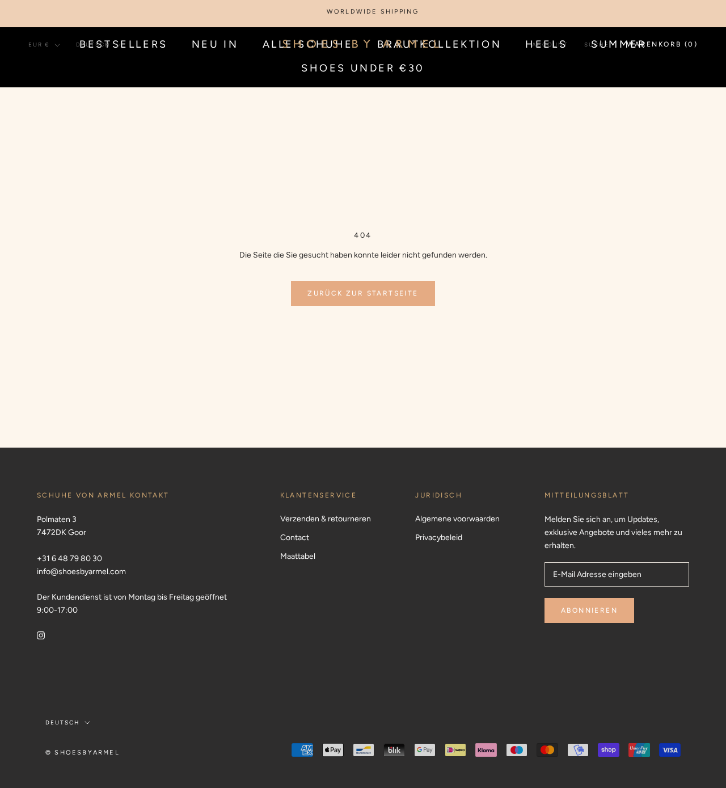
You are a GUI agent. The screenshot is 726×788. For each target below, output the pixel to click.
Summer (619, 44)
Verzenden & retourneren (325, 519)
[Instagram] (41, 634)
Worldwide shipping (365, 11)
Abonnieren (589, 610)
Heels (546, 44)
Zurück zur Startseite (362, 293)
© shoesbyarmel (82, 752)
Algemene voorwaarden (457, 519)
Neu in (215, 44)
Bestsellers (123, 44)
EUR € (39, 44)
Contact (294, 537)
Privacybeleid (438, 537)
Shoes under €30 (363, 68)
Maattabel (297, 556)
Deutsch (93, 44)
